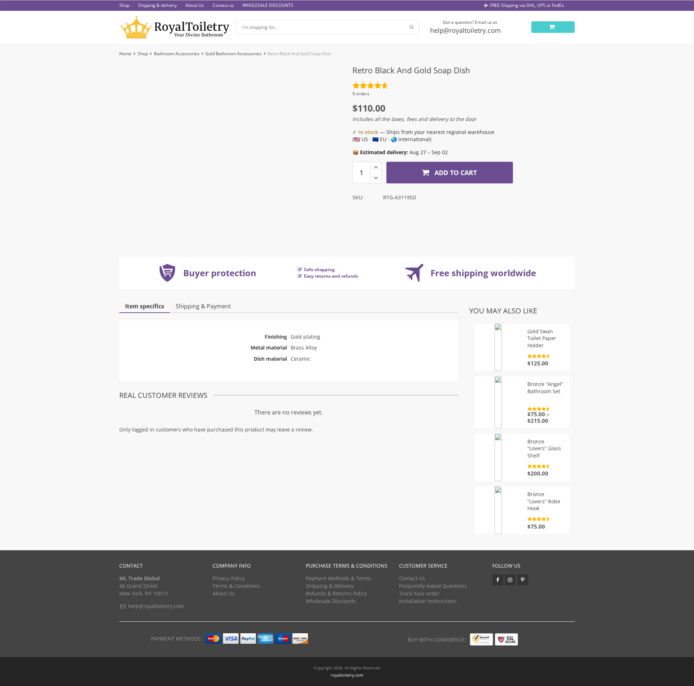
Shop (124, 5)
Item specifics (144, 306)
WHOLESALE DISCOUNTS (268, 5)
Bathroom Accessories (177, 54)
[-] (375, 178)
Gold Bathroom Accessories (233, 54)
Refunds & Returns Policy (336, 593)
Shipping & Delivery (330, 585)
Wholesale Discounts (331, 601)
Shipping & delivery (157, 5)
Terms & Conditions (236, 585)
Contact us (223, 5)
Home (125, 54)
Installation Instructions (428, 601)
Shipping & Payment (203, 306)
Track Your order (419, 593)
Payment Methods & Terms (338, 578)
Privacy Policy (229, 578)
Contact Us (412, 578)
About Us (194, 5)
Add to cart (455, 172)
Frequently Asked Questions (433, 585)
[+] (375, 167)
